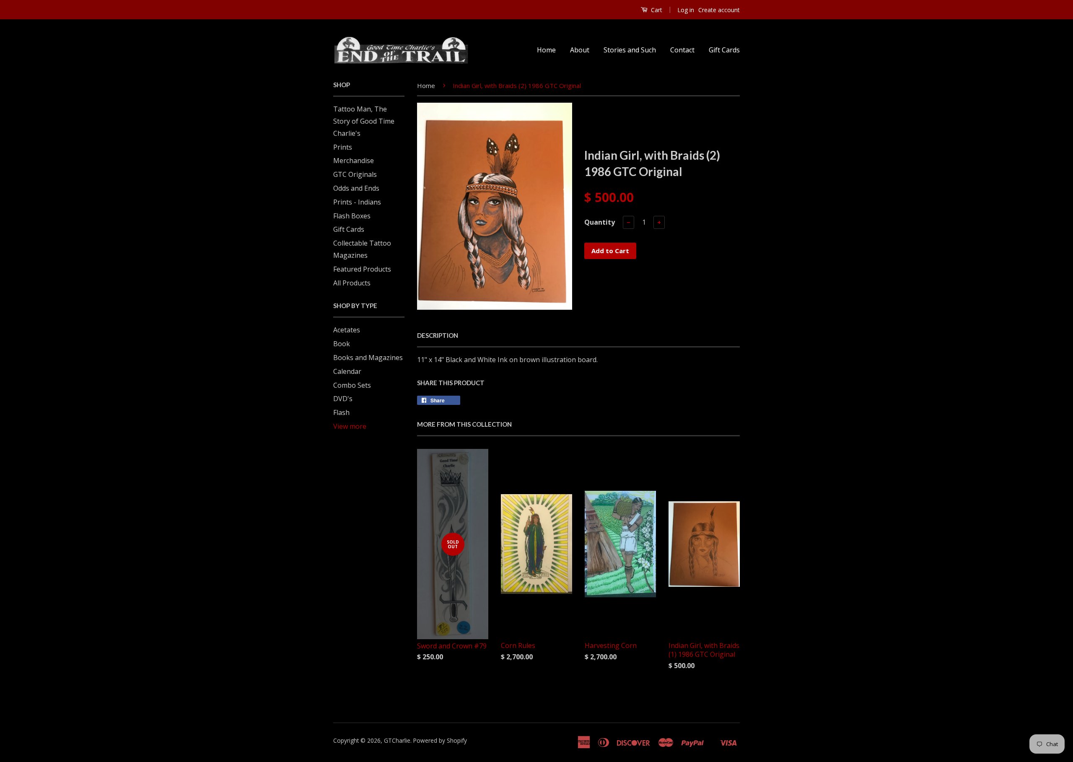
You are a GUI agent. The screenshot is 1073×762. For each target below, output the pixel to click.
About (579, 49)
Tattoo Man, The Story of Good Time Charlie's (363, 121)
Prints (342, 147)
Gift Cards (724, 49)
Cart (655, 10)
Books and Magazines (368, 357)
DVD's (342, 398)
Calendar (347, 371)
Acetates (346, 329)
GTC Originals (355, 174)
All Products (352, 283)
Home (546, 49)
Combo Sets (352, 385)
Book (341, 343)
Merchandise (353, 160)
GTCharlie (397, 740)
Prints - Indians (357, 202)
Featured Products (362, 269)
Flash (341, 412)
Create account (719, 10)
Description (437, 335)
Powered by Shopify (440, 740)
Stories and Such (630, 49)
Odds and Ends (356, 188)
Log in (685, 10)
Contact (682, 49)
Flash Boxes (352, 215)
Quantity (599, 222)
